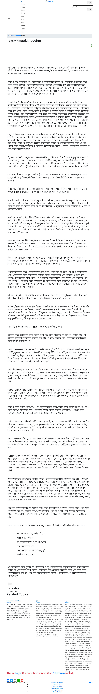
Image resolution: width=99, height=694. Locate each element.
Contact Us (57, 684)
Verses (23, 10)
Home (22, 4)
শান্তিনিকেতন (18, 35)
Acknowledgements (57, 688)
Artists (23, 7)
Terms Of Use (57, 692)
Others (23, 28)
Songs (23, 13)
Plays (22, 22)
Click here (59, 673)
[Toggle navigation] (9, 17)
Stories (23, 19)
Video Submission (57, 686)
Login (22, 31)
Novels (23, 16)
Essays (23, 25)
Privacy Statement (57, 690)
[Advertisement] (49, 54)
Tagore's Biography (57, 682)
